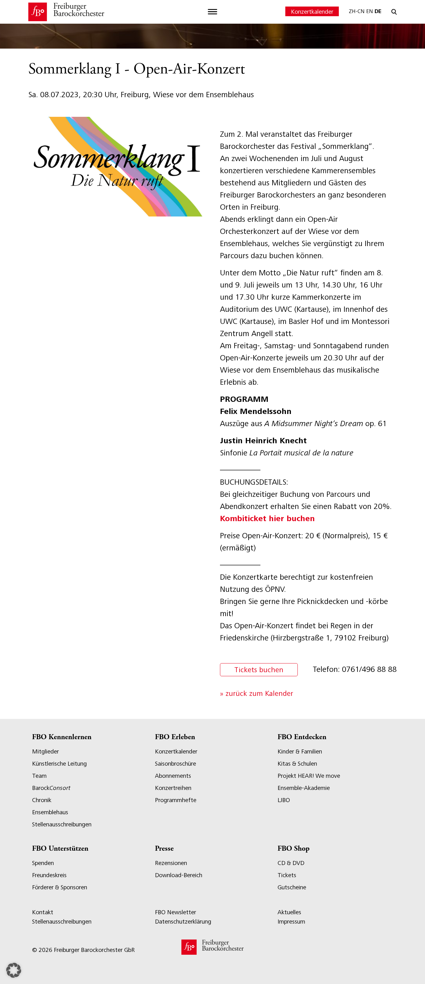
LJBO (284, 800)
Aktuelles (289, 912)
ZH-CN (357, 11)
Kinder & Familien (300, 751)
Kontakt (42, 912)
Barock (51, 787)
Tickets (287, 875)
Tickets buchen (258, 669)
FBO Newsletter (175, 912)
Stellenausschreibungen (61, 824)
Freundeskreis (49, 875)
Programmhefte (175, 800)
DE (378, 11)
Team (39, 775)
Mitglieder (45, 751)
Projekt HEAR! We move (309, 775)
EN (369, 11)
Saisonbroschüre (175, 763)
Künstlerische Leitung (59, 763)
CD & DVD (291, 863)
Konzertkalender (312, 11)
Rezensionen (171, 863)
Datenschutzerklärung (183, 921)
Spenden (43, 863)
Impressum (291, 921)
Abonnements (173, 775)
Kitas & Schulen (297, 763)
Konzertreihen (173, 787)
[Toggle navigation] (212, 12)
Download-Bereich (178, 875)
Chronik (41, 800)
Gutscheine (292, 887)
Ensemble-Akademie (304, 787)
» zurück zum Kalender (256, 693)
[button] (13, 970)
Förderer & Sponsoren (59, 887)
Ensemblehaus (50, 812)
